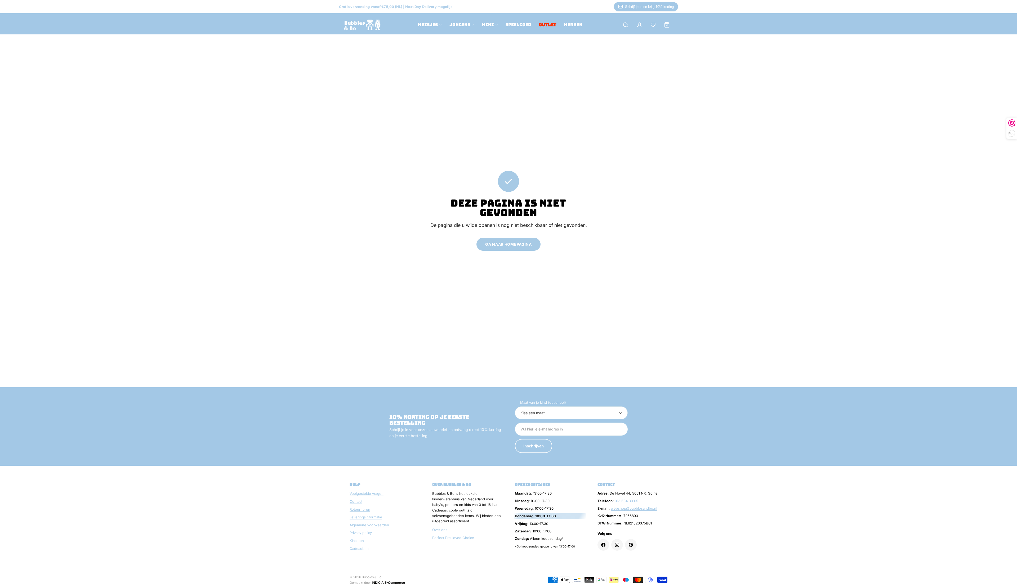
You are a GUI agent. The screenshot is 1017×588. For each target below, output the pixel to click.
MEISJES (428, 25)
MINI (488, 25)
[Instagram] (617, 545)
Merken (573, 25)
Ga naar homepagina (508, 244)
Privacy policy (361, 533)
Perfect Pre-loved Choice (453, 538)
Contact (356, 501)
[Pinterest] (631, 545)
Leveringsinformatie (366, 517)
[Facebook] (603, 545)
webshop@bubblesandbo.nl (634, 508)
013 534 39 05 (626, 501)
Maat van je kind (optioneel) (543, 402)
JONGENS (459, 25)
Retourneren (360, 509)
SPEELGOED (518, 25)
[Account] (639, 25)
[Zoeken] (625, 25)
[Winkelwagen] (667, 25)
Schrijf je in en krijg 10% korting (649, 7)
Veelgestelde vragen (366, 493)
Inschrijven (533, 446)
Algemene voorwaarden (369, 525)
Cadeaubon (359, 548)
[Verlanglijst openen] (653, 25)
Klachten (357, 540)
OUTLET (547, 25)
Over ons (439, 530)
